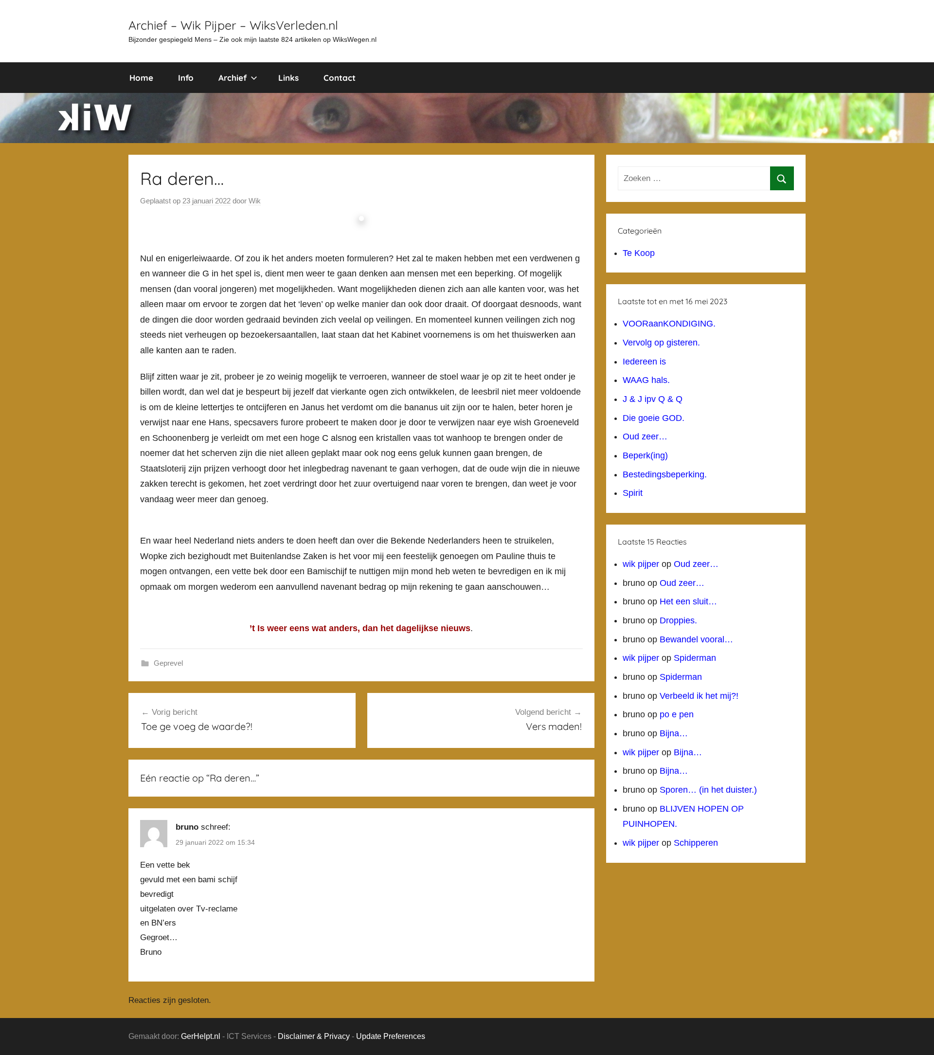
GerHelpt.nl (200, 1036)
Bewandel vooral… (696, 639)
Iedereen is (644, 361)
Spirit (633, 493)
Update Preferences (390, 1036)
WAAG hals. (646, 380)
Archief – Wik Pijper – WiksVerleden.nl (233, 25)
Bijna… (674, 733)
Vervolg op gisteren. (661, 342)
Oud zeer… (645, 436)
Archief (232, 78)
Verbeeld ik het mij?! (699, 696)
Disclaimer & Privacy (314, 1036)
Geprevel (168, 663)
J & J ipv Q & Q (653, 399)
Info (186, 78)
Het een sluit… (688, 601)
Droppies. (678, 620)
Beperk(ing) (645, 455)
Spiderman (695, 658)
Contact (339, 78)
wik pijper (641, 564)
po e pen (677, 714)
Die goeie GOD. (653, 418)
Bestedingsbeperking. (665, 474)
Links (288, 78)
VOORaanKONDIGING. (669, 323)
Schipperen (696, 843)
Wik (255, 201)
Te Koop (639, 253)
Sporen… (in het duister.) (708, 790)
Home (141, 78)
